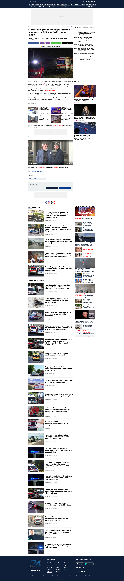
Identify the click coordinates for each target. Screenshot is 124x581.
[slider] (50, 162)
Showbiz (53, 4)
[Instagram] (89, 2)
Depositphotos (88, 575)
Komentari (92, 27)
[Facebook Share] (33, 43)
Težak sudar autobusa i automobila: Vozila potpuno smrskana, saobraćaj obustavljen (58, 241)
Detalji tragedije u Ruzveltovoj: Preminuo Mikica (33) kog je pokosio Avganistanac (58, 268)
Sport (48, 4)
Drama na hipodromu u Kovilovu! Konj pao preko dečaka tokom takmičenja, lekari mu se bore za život (57, 465)
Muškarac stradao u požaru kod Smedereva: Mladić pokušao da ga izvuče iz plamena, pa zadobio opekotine (57, 410)
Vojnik (30, 178)
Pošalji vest (60, 575)
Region (66, 565)
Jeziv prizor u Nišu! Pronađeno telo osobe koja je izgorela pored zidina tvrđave (66, 117)
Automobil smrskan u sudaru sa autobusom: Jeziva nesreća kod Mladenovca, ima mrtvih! (57, 518)
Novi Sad (66, 569)
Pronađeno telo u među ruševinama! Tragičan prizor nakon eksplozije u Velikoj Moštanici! (58, 546)
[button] (50, 153)
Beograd (66, 563)
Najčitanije (85, 27)
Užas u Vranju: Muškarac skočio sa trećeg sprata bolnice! (66, 108)
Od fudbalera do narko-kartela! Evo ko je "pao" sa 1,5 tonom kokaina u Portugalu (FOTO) (58, 532)
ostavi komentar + (65, 188)
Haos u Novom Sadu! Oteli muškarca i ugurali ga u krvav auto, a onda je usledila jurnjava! (58, 477)
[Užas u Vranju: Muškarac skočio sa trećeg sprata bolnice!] (56, 110)
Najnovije (31, 4)
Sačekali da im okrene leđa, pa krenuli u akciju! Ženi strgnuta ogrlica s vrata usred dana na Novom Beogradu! (58, 228)
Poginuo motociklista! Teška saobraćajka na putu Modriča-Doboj (58, 504)
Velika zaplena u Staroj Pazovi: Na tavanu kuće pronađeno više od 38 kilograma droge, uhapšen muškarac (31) (86, 33)
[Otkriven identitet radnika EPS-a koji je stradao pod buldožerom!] (36, 384)
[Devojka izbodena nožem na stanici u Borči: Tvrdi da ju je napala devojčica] (36, 398)
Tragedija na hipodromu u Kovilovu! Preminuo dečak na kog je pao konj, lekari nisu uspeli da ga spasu (58, 255)
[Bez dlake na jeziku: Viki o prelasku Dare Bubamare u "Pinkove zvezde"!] (85, 110)
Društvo (67, 4)
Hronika (63, 4)
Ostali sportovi (78, 141)
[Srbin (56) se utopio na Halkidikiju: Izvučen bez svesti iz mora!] (36, 357)
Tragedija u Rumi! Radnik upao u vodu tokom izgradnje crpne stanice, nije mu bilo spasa (58, 491)
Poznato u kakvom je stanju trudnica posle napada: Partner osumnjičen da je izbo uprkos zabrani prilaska (59, 327)
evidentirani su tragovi (46, 95)
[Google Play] (89, 563)
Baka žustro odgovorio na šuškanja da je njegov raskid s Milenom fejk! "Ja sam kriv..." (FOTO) (84, 99)
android (43, 167)
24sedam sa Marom (47, 6)
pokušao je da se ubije (50, 83)
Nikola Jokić (66, 6)
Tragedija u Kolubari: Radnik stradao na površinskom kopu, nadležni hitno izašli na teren (58, 368)
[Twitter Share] (67, 43)
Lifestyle (73, 4)
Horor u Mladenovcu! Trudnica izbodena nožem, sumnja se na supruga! (56, 423)
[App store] (80, 563)
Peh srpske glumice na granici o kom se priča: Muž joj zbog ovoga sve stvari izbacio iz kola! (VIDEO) (86, 55)
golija (40, 178)
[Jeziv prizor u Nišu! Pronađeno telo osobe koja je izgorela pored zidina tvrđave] (56, 119)
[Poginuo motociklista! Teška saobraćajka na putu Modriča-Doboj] (36, 507)
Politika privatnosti (69, 575)
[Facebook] (87, 2)
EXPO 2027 (90, 6)
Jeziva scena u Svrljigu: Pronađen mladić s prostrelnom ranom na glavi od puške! (44, 117)
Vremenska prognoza (81, 6)
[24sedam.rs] (32, 2)
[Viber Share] (45, 43)
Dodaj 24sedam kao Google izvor (51, 46)
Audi (45, 178)
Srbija (87, 4)
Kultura (82, 4)
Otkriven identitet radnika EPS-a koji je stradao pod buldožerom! (58, 381)
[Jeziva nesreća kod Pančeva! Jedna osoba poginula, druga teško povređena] (36, 316)
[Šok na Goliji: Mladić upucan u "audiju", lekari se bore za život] (33, 110)
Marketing (53, 575)
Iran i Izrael (72, 6)
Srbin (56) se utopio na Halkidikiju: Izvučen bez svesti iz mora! (57, 354)
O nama (34, 575)
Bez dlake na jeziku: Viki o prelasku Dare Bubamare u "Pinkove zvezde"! (84, 118)
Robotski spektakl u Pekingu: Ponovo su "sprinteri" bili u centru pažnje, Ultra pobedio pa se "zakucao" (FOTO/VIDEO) (84, 137)
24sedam (55, 167)
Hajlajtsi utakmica (57, 6)
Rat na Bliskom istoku (36, 6)
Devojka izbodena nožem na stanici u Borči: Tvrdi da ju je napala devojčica (59, 395)
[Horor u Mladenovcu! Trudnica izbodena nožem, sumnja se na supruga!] (36, 425)
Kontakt (39, 575)
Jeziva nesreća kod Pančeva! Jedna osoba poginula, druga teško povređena (58, 314)
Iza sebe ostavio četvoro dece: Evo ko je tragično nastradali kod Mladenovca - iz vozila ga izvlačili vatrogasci (58, 342)
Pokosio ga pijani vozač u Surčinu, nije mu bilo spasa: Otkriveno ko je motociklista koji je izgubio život (57, 286)
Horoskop (93, 4)
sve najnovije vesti (85, 59)
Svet (58, 4)
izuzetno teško (59, 125)
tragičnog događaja (49, 90)
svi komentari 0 (51, 188)
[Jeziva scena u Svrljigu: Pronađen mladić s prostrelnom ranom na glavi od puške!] (33, 119)
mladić (35, 178)
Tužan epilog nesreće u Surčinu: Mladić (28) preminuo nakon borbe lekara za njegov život (57, 436)
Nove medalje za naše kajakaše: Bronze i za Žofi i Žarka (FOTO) (85, 45)
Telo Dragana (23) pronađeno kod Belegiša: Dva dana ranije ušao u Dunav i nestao (57, 300)
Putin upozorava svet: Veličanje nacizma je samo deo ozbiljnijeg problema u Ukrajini (86, 49)
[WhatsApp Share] (56, 43)
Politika (44, 4)
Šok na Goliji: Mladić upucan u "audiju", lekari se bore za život (44, 108)
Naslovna (30, 26)
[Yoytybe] (92, 2)
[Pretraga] (83, 2)
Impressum (46, 575)
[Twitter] (94, 2)
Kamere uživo (38, 4)
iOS (39, 167)
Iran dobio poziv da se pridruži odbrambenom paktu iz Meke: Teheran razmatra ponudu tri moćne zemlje (86, 39)
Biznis (78, 4)
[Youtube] (54, 202)
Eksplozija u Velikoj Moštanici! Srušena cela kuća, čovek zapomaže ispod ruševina (58, 450)
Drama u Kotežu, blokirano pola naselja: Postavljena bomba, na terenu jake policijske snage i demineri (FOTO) (56, 215)
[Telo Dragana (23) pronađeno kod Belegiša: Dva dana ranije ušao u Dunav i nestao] (36, 302)
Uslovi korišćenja (79, 575)
